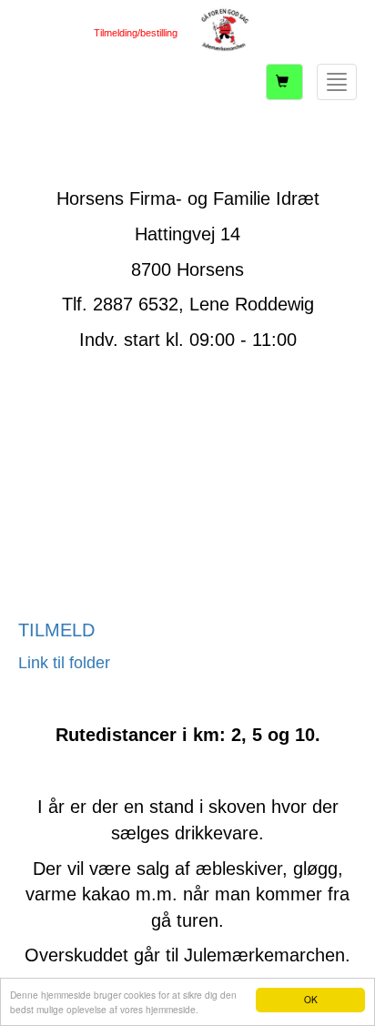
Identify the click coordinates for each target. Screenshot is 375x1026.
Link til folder (64, 663)
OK (311, 999)
